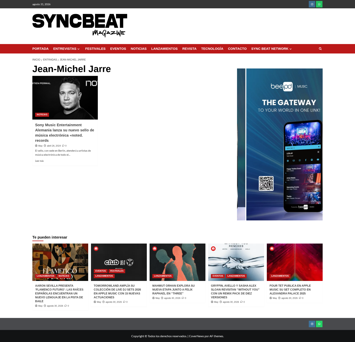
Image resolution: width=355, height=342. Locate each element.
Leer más (39, 161)
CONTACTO (237, 49)
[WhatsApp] (319, 4)
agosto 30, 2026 (55, 306)
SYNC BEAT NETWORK (269, 49)
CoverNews (196, 336)
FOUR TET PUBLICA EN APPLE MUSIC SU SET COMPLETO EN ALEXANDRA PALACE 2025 (290, 289)
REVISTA (189, 49)
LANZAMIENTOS (164, 49)
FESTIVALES (95, 49)
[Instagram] (312, 4)
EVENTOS (118, 49)
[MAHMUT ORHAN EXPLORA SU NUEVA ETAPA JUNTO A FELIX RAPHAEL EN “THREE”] (177, 262)
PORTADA (40, 49)
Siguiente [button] (318, 146)
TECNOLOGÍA (212, 49)
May (40, 146)
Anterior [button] (241, 146)
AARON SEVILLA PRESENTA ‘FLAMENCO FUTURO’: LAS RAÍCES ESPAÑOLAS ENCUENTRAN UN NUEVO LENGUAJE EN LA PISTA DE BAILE (59, 293)
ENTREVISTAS (64, 49)
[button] (320, 49)
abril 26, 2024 (54, 146)
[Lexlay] (281, 144)
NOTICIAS (139, 49)
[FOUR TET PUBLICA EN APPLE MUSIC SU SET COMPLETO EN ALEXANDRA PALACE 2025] (295, 262)
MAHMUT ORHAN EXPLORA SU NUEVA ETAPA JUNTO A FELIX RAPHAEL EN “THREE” (173, 289)
